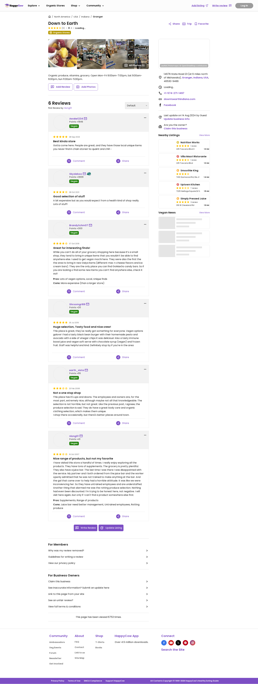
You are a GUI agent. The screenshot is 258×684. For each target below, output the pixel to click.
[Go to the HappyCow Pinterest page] (185, 642)
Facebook (170, 105)
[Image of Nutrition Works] (167, 146)
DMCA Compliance (93, 681)
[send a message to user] (86, 119)
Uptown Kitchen (190, 184)
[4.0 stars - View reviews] (54, 28)
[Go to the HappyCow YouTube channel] (171, 642)
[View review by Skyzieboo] (60, 178)
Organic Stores (55, 5)
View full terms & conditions (64, 606)
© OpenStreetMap (188, 65)
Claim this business (59, 581)
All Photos (137, 65)
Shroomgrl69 (77, 304)
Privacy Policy (57, 681)
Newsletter (55, 658)
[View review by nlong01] (60, 440)
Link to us (80, 652)
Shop (74, 5)
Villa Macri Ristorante (193, 156)
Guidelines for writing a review (65, 557)
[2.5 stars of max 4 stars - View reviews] (182, 188)
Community (93, 5)
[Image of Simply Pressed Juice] (167, 202)
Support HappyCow (115, 681)
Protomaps (173, 65)
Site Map (79, 658)
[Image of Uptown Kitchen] (167, 188)
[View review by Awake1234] (60, 122)
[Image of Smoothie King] (167, 174)
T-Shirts (99, 642)
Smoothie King (189, 170)
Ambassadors (57, 642)
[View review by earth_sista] (60, 374)
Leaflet (164, 65)
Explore (32, 5)
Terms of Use (74, 681)
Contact (79, 647)
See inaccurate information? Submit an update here (78, 587)
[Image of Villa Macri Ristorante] (167, 160)
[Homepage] (14, 5)
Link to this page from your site (66, 594)
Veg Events (55, 647)
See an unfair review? (60, 600)
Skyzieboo (75, 174)
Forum (52, 652)
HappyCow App (127, 636)
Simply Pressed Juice (193, 198)
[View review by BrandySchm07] (60, 229)
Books (98, 647)
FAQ (77, 641)
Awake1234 (76, 118)
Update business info (177, 119)
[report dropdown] (145, 118)
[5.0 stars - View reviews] (182, 145)
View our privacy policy (61, 563)
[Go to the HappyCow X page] (178, 642)
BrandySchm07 (78, 225)
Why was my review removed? (66, 550)
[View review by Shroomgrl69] (60, 308)
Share (176, 24)
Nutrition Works (190, 142)
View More (204, 135)
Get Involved (56, 663)
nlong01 (68, 108)
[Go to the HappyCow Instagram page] (192, 642)
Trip (189, 24)
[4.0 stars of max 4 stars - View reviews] (182, 159)
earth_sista (76, 370)
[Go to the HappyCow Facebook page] (164, 642)
